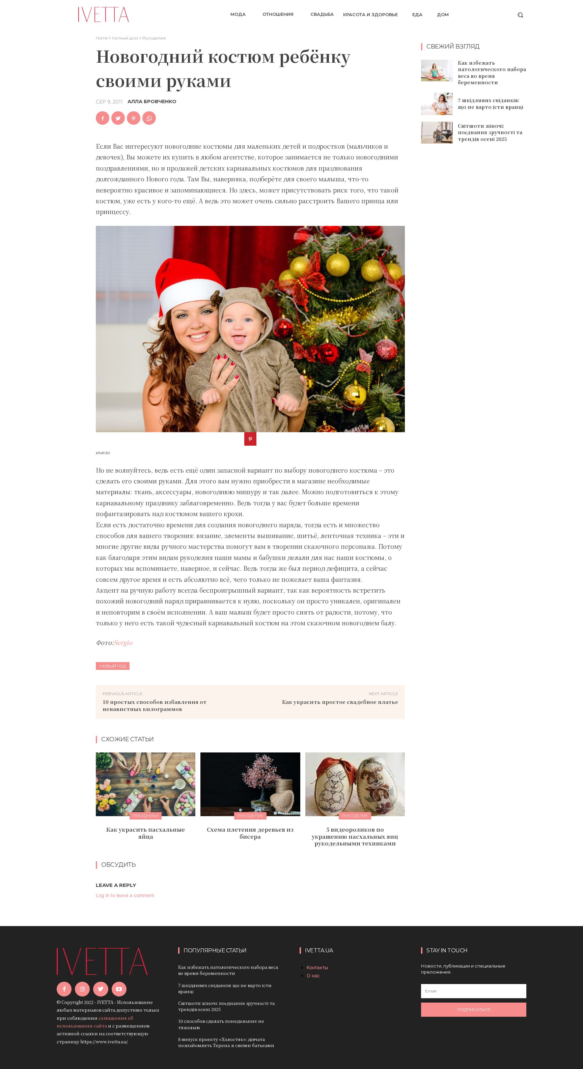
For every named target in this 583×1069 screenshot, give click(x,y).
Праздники (146, 815)
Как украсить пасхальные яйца (145, 833)
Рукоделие (154, 37)
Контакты (317, 967)
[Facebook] (102, 118)
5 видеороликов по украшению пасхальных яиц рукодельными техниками (355, 837)
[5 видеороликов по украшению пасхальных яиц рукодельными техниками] (355, 784)
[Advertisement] (473, 258)
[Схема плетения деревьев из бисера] (250, 784)
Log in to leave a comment (125, 895)
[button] (520, 15)
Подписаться (473, 1009)
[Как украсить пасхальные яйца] (145, 784)
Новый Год (113, 666)
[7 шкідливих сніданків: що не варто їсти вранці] (437, 104)
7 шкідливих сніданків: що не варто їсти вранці (490, 103)
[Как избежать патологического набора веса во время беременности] (437, 71)
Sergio (123, 642)
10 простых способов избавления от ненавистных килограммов (154, 705)
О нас (313, 975)
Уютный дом (125, 37)
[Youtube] (119, 989)
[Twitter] (118, 118)
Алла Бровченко (152, 101)
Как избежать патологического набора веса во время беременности (492, 72)
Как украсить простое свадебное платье (340, 701)
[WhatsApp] (149, 118)
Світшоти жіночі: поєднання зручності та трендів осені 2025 (490, 132)
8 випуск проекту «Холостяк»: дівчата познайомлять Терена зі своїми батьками (226, 1042)
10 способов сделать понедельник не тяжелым (221, 1024)
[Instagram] (82, 989)
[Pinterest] (133, 118)
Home (102, 37)
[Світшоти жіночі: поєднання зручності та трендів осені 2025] (437, 133)
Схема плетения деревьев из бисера (250, 833)
